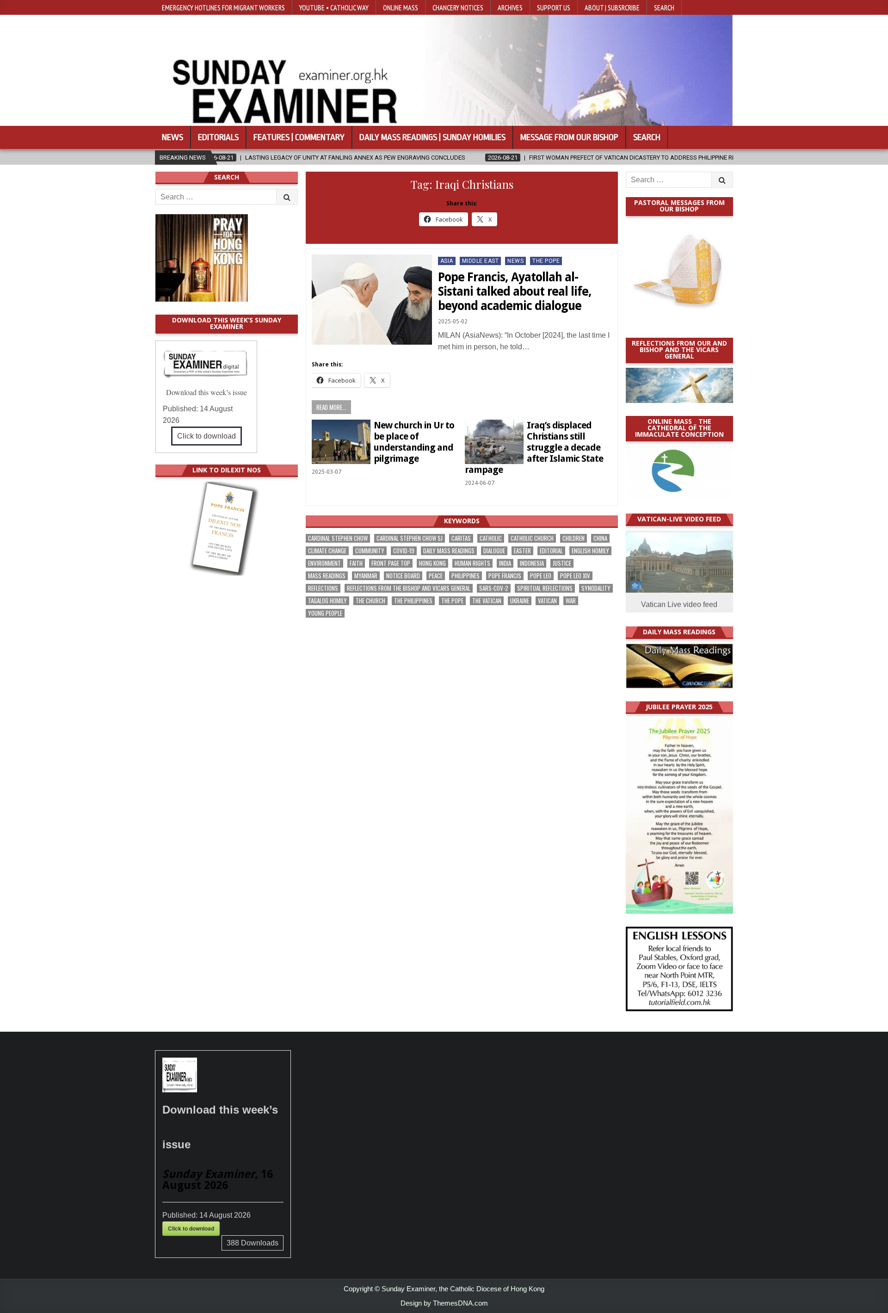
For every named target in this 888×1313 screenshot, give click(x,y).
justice (562, 563)
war (571, 600)
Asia (446, 261)
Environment (324, 563)
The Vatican (486, 600)
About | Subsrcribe (612, 7)
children (573, 538)
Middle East (480, 261)
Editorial (551, 550)
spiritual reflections (545, 588)
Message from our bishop (569, 137)
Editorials (218, 137)
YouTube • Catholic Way (334, 7)
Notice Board (403, 575)
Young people (325, 613)
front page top (390, 563)
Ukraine (519, 600)
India (505, 563)
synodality (595, 588)
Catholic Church (532, 538)
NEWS (515, 261)
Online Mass (400, 7)
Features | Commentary (299, 137)
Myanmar (365, 575)
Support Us (553, 7)
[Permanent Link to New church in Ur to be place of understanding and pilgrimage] (341, 442)
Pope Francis (504, 575)
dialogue (494, 550)
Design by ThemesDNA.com (444, 1303)
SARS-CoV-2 (493, 588)
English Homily (590, 550)
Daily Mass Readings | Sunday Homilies (432, 137)
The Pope (546, 261)
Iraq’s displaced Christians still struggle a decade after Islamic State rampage (534, 447)
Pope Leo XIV (575, 575)
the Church (370, 600)
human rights (472, 563)
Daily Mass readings (449, 550)
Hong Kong (432, 563)
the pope (452, 600)
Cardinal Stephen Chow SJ (409, 538)
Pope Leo (540, 575)
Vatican (547, 600)
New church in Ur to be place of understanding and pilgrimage (414, 442)
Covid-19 (403, 550)
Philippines (465, 575)
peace (436, 575)
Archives (510, 7)
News (172, 137)
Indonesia (532, 563)
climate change (327, 550)
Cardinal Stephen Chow (338, 538)
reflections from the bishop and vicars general (408, 588)
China (600, 538)
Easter (522, 550)
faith (356, 563)
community (369, 550)
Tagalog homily (327, 600)
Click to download (206, 436)
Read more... (331, 407)
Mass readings (326, 575)
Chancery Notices (457, 7)
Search (664, 7)
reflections (323, 588)
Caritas (461, 538)
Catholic (491, 538)
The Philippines (413, 600)
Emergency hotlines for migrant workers (223, 7)
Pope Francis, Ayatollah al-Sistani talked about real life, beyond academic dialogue (515, 291)
